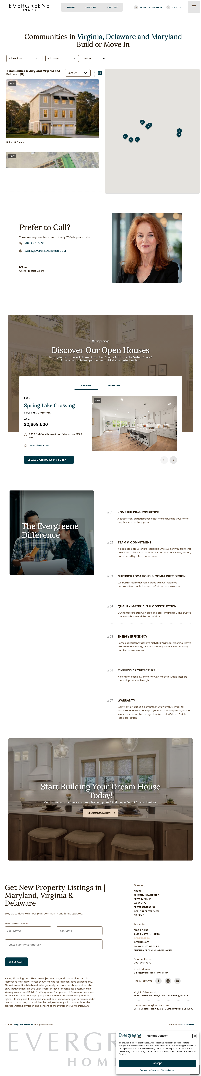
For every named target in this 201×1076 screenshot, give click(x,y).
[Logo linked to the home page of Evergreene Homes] (29, 7)
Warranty (140, 903)
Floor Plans (141, 930)
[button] (194, 1035)
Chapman (44, 412)
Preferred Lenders (145, 907)
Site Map (139, 915)
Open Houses (141, 942)
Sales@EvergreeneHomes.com (151, 972)
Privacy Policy (167, 1070)
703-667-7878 (34, 243)
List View (100, 73)
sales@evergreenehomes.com (45, 251)
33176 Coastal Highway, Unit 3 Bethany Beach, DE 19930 (163, 1008)
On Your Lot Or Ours (146, 946)
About (137, 891)
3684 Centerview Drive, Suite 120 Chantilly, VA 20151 (161, 995)
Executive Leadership (146, 895)
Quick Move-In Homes (147, 934)
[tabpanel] (100, 427)
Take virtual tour (40, 445)
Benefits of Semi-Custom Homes (153, 950)
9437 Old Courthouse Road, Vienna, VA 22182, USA (55, 436)
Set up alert (16, 961)
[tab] (86, 385)
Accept (157, 1063)
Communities (142, 938)
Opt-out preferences (149, 1070)
